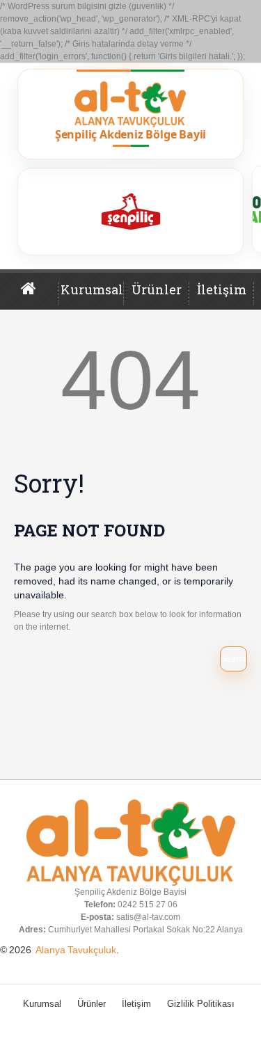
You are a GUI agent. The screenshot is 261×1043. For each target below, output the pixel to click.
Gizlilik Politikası (201, 1003)
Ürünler (157, 289)
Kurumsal (92, 289)
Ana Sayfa (40, 294)
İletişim (221, 289)
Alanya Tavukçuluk (75, 949)
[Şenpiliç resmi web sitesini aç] (130, 211)
